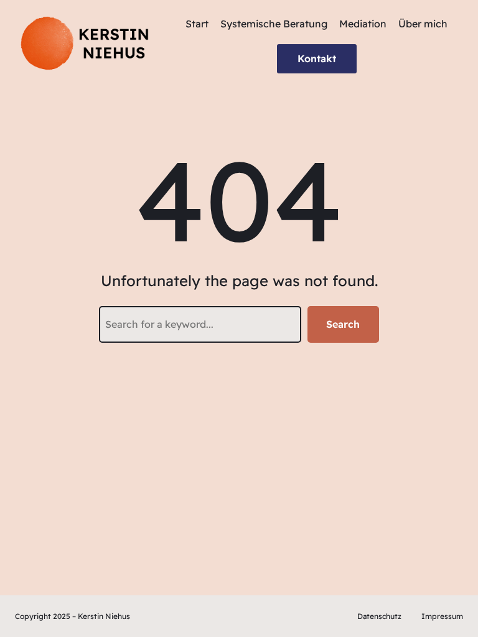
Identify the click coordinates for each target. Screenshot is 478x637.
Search (343, 324)
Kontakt (317, 58)
